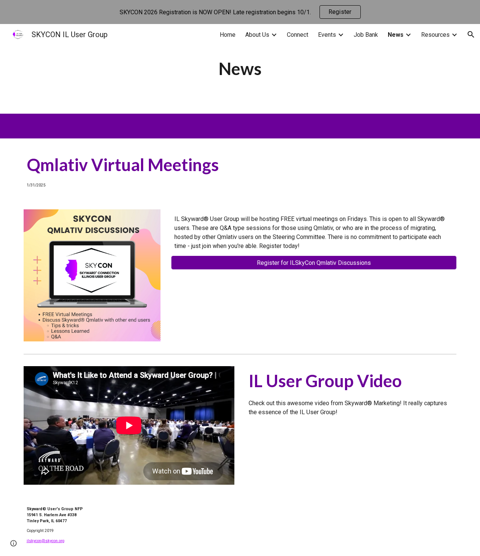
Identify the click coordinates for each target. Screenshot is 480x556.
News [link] (396, 34)
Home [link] (228, 34)
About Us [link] (257, 34)
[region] (240, 12)
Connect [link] (297, 34)
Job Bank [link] (366, 34)
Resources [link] (435, 34)
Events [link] (327, 34)
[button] (471, 35)
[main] (240, 69)
